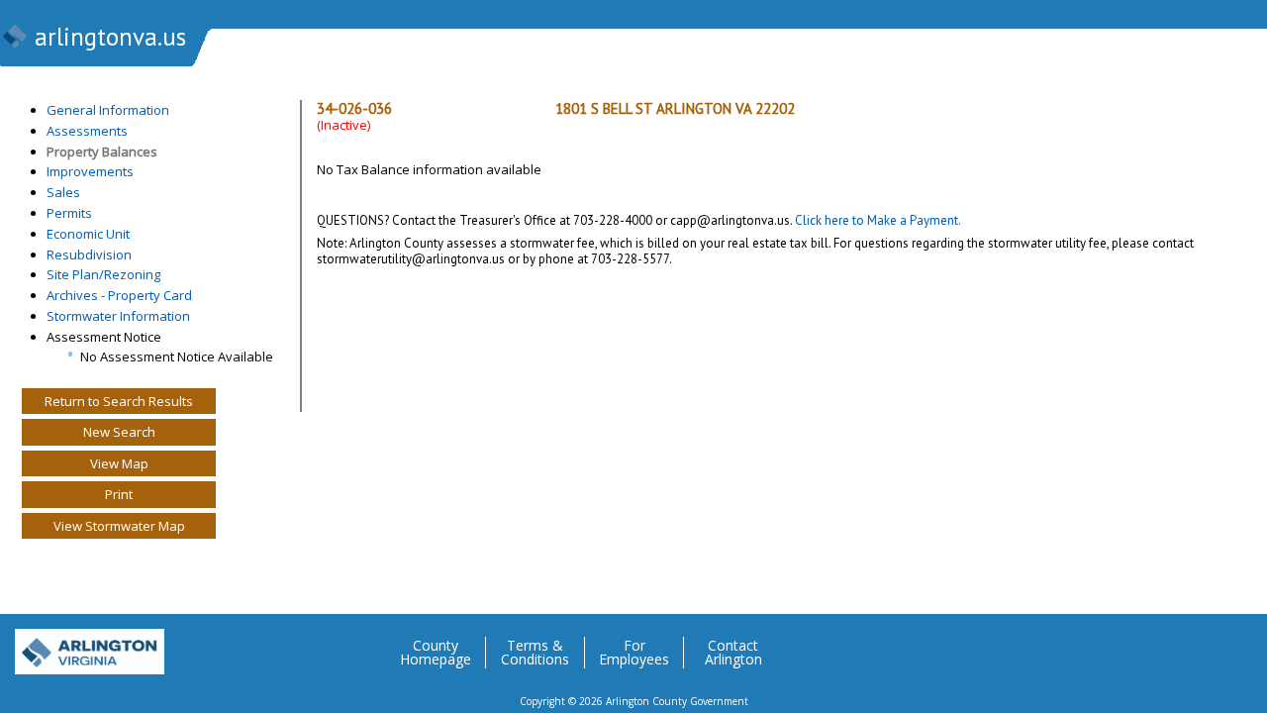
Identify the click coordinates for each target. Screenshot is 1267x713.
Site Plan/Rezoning (103, 274)
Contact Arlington (733, 652)
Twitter (1117, 645)
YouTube (1236, 645)
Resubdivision (89, 254)
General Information (108, 110)
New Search (119, 432)
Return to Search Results (119, 401)
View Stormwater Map (119, 526)
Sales (63, 192)
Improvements (90, 171)
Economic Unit (88, 234)
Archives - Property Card (119, 295)
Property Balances (102, 151)
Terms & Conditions (535, 652)
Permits (69, 213)
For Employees (634, 652)
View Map (119, 463)
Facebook (1157, 645)
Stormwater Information (118, 316)
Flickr (1197, 645)
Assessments (87, 131)
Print (119, 494)
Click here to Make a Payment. (878, 220)
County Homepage (435, 652)
